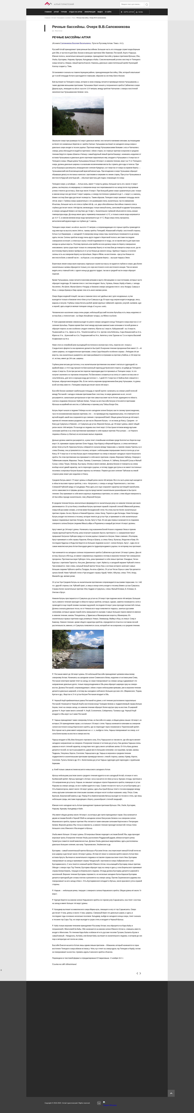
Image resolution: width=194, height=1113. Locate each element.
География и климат (64, 18)
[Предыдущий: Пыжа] (137, 973)
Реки (73, 18)
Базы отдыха (142, 12)
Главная (48, 12)
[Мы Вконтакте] (99, 1103)
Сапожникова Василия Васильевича (75, 43)
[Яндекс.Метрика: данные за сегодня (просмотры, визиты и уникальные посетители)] (110, 1104)
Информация (90, 12)
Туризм (64, 12)
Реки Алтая (58, 31)
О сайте (108, 12)
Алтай (56, 12)
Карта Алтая (129, 12)
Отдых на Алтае (75, 12)
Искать (147, 4)
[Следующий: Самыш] (140, 973)
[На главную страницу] (71, 4)
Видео (100, 12)
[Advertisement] (93, 1071)
